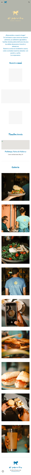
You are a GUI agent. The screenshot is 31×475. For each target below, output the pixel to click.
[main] (15, 45)
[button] (2, 2)
